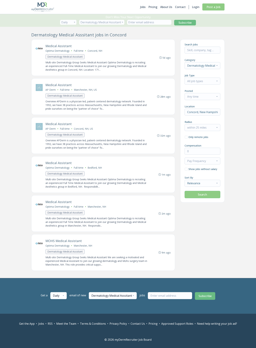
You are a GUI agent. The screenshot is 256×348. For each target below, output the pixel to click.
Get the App (27, 324)
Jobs (143, 7)
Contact (180, 7)
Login (195, 7)
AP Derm (50, 89)
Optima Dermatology (57, 50)
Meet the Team (66, 324)
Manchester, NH (97, 206)
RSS (50, 324)
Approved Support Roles (177, 324)
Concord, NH (95, 50)
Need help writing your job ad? (217, 324)
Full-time (78, 50)
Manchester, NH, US (85, 89)
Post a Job (213, 7)
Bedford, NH (95, 167)
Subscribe (185, 23)
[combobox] (68, 22)
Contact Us (138, 324)
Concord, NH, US (83, 128)
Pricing (152, 7)
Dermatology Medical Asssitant (65, 56)
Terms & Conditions (93, 324)
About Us (166, 7)
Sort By (189, 177)
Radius (188, 122)
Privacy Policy (118, 324)
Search (202, 194)
